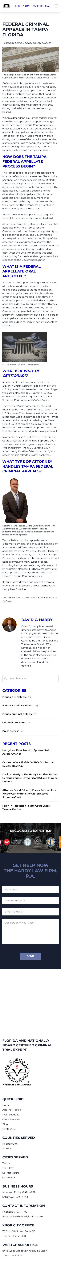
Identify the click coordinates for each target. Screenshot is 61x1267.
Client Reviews (11, 1119)
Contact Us (9, 1129)
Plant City (8, 1168)
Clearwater (8, 1177)
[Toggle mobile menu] (56, 6)
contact (46, 585)
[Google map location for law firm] (30, 999)
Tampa (6, 1163)
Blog (5, 1124)
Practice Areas (10, 1114)
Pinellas (6, 1148)
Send (30, 956)
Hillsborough (10, 1143)
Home (6, 1105)
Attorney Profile (11, 1109)
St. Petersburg (10, 1172)
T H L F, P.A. (32, 5)
